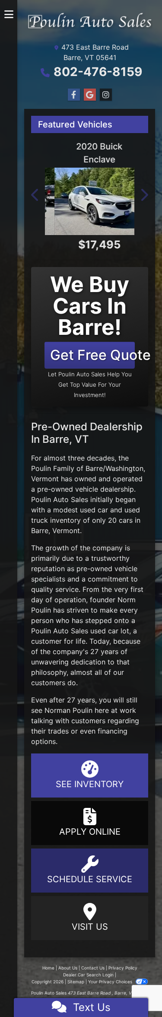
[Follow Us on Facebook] (74, 95)
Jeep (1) (11, 642)
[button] (8, 254)
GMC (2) (11, 587)
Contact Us (93, 967)
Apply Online (90, 831)
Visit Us (90, 927)
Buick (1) (11, 476)
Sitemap (75, 981)
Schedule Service (89, 879)
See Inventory (90, 784)
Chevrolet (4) (11, 504)
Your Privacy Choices (110, 981)
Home (48, 967)
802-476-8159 (98, 71)
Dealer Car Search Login (88, 974)
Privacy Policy (122, 967)
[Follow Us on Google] (90, 95)
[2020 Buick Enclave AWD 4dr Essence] (89, 201)
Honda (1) (11, 615)
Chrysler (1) (11, 532)
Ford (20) (11, 559)
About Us (67, 967)
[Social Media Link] (106, 95)
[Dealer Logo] (8, 34)
